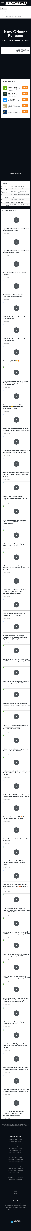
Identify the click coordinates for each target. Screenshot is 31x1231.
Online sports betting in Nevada (15, 1157)
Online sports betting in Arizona (15, 1139)
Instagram (15, 1191)
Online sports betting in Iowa (15, 1150)
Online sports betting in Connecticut (16, 1143)
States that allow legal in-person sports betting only (15, 1209)
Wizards (6, 194)
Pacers (6, 197)
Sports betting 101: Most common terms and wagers (15, 1207)
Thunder (6, 186)
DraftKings (13, 87)
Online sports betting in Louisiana (15, 1152)
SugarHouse (13, 111)
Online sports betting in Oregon (15, 1166)
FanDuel (12, 99)
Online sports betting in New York (15, 1163)
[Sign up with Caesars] (25, 93)
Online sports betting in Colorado (15, 1141)
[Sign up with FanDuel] (25, 99)
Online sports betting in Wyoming (15, 1179)
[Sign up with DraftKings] (25, 87)
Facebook (15, 1193)
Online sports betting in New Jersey (15, 1161)
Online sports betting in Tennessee (15, 1172)
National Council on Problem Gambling (13, 1125)
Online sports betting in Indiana (15, 1148)
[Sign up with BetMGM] (25, 105)
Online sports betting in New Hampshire (15, 1159)
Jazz (5, 200)
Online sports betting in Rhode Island (15, 1170)
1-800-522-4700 (20, 1124)
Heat (5, 189)
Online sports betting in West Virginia (15, 1177)
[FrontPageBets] (15, 3)
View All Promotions (15, 173)
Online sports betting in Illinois (16, 1146)
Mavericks (4, 192)
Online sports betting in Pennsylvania (15, 1168)
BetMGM (12, 105)
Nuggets (6, 202)
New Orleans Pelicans (24, 50)
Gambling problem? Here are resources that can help (15, 1205)
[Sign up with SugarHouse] (25, 111)
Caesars (12, 93)
